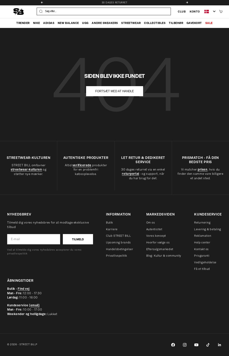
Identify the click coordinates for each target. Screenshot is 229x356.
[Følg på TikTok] (208, 345)
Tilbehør (176, 23)
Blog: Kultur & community (163, 255)
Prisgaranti (201, 255)
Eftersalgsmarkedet (159, 249)
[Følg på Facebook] (173, 345)
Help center (202, 242)
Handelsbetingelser (119, 249)
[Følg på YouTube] (196, 345)
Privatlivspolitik (116, 255)
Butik (109, 222)
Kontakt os (201, 249)
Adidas (48, 23)
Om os (150, 222)
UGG (85, 23)
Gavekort (194, 23)
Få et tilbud (202, 269)
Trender (23, 23)
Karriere (111, 229)
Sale (209, 23)
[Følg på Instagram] (184, 345)
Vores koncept (156, 235)
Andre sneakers (105, 23)
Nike (36, 23)
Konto (195, 11)
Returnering (202, 222)
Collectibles (154, 23)
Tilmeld (78, 239)
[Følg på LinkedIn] (219, 345)
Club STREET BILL (118, 235)
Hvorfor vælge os (158, 242)
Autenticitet (154, 229)
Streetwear (131, 23)
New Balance (68, 23)
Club (182, 11)
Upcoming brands (118, 242)
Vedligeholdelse (205, 262)
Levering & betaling (207, 229)
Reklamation (202, 235)
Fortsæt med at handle (114, 91)
